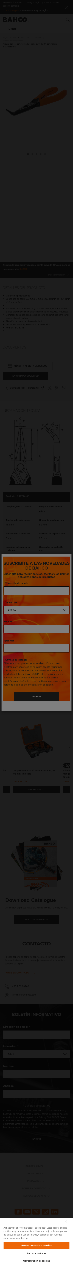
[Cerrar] (66, 1221)
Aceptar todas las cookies (36, 1245)
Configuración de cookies (36, 1261)
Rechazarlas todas (36, 1253)
